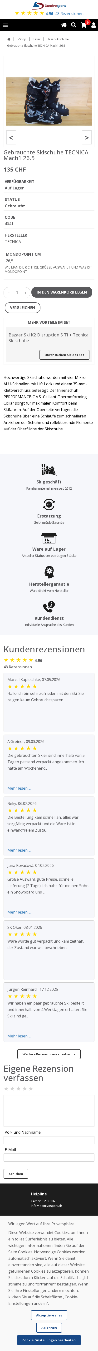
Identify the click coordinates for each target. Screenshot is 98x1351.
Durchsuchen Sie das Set (64, 355)
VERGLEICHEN (22, 307)
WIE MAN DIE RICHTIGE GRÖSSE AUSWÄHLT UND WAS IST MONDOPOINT (48, 269)
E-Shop (21, 39)
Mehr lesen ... (19, 788)
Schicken (16, 1174)
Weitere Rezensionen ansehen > (49, 1054)
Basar (36, 39)
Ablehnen (49, 1328)
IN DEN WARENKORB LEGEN (62, 292)
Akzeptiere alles (49, 1315)
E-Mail (10, 1149)
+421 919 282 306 (43, 1201)
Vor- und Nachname (23, 1132)
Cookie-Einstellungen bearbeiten (49, 1340)
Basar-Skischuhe (58, 39)
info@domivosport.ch (46, 1206)
